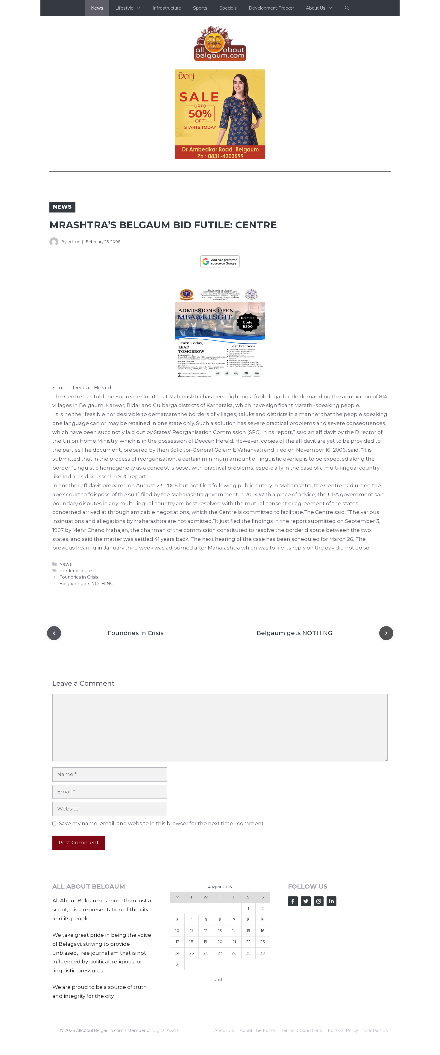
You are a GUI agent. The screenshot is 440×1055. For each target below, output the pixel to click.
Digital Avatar (166, 1030)
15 (248, 930)
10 (177, 930)
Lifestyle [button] (124, 8)
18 (191, 941)
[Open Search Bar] (347, 8)
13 (220, 930)
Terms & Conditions (301, 1030)
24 (177, 953)
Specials (228, 8)
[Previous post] (54, 633)
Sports (200, 8)
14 (234, 930)
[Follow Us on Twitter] (306, 901)
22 (248, 941)
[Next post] (386, 633)
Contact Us (376, 1030)
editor (73, 241)
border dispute (75, 570)
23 (262, 941)
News (97, 8)
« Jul (218, 979)
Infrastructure (167, 8)
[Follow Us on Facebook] (293, 901)
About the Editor (257, 1030)
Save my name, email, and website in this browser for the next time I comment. (162, 823)
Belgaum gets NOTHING (86, 583)
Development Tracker (271, 8)
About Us (224, 1030)
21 (234, 941)
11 (191, 930)
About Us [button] (315, 8)
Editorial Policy (343, 1030)
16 (262, 930)
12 (205, 930)
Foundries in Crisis (78, 577)
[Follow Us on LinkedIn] (331, 901)
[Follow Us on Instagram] (319, 901)
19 (205, 941)
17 (177, 941)
